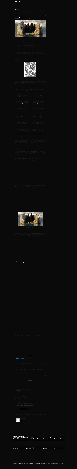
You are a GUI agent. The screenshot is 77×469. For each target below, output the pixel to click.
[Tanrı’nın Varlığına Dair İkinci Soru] (56, 436)
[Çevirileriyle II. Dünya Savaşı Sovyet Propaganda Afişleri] (18, 445)
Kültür (15, 9)
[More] (29, 17)
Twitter (40, 456)
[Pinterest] (25, 17)
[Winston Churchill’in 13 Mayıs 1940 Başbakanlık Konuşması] (45, 445)
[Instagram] (62, 1)
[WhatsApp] (27, 17)
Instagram (34, 456)
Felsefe (32, 437)
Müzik (17, 9)
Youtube (45, 456)
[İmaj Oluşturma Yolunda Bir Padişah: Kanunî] (58, 445)
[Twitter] (64, 1)
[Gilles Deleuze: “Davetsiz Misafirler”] (38, 436)
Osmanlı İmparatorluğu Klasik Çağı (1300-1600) (31, 447)
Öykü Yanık (16, 15)
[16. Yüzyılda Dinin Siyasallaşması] (31, 445)
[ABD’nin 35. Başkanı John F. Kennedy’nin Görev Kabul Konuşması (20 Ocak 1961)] (20, 436)
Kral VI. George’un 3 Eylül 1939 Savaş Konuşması (22, 414)
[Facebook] (60, 1)
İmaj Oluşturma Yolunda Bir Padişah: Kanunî (39, 414)
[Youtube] (43, 456)
